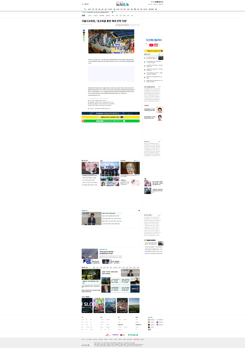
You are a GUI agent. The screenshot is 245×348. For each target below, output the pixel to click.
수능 (132, 15)
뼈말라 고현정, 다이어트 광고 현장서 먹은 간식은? (112, 221)
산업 (105, 9)
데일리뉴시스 (108, 327)
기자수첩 (146, 105)
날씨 (128, 15)
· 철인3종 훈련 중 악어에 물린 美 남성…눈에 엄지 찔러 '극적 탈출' (153, 249)
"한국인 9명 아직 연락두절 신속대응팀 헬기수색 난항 (106, 252)
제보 (156, 9)
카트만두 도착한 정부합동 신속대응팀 (89, 177)
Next (121, 261)
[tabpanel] (130, 170)
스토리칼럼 (108, 319)
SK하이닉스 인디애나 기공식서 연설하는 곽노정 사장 (90, 182)
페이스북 (160, 322)
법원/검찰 (102, 15)
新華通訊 (137, 322)
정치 (93, 9)
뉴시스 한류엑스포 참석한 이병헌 (88, 180)
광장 (138, 9)
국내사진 (119, 319)
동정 (108, 329)
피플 (145, 179)
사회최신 (90, 15)
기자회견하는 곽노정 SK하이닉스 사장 (89, 175)
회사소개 (83, 339)
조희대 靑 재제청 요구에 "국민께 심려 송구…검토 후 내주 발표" (130, 176)
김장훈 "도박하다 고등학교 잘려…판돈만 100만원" (110, 272)
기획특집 (107, 324)
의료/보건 (108, 15)
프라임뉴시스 (155, 4)
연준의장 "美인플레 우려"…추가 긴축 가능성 (114, 263)
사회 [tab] (159, 54)
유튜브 (152, 322)
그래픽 (119, 322)
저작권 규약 (106, 339)
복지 (113, 15)
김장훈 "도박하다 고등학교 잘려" (108, 213)
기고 (107, 322)
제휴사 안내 (95, 339)
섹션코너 (101, 327)
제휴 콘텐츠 (151, 9)
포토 (141, 9)
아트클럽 (101, 322)
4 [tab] (139, 160)
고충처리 (110, 339)
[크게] (139, 25)
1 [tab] (134, 160)
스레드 (152, 327)
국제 (96, 9)
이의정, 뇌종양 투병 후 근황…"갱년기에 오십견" (111, 218)
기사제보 (115, 339)
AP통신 (137, 319)
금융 (102, 9)
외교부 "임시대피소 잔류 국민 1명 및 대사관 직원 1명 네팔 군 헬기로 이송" (126, 289)
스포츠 (128, 9)
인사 (101, 329)
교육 (117, 15)
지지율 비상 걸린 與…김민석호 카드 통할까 (95, 263)
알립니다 (142, 339)
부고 (105, 329)
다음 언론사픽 (161, 319)
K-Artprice (150, 4)
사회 (114, 9)
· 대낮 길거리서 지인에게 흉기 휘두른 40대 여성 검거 (153, 253)
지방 (121, 9)
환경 (124, 15)
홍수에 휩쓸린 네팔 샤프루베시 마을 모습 (89, 185)
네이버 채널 (152, 319)
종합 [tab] (162, 54)
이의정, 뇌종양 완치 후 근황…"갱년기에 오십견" (91, 286)
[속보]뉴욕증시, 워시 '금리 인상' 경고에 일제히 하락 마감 (95, 12)
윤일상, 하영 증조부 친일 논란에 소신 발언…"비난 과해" (125, 281)
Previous (82, 261)
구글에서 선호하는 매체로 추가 (123, 25)
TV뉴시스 (145, 9)
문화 (124, 9)
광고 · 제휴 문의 (89, 339)
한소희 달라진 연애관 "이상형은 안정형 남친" (111, 223)
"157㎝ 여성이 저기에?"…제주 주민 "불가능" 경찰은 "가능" (115, 281)
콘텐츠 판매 (101, 339)
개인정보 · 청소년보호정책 (127, 339)
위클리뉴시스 (161, 4)
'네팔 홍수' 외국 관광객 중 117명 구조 (90, 282)
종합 (94, 267)
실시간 (89, 9)
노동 (121, 15)
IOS (136, 329)
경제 (99, 9)
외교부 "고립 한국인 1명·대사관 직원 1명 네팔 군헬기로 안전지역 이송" (91, 291)
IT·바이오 (110, 9)
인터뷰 (101, 324)
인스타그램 (160, 324)
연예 (132, 9)
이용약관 (119, 339)
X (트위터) (152, 324)
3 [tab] (137, 160)
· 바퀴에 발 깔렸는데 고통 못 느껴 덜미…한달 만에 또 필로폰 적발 (153, 251)
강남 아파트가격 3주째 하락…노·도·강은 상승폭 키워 (125, 183)
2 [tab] (136, 160)
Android (137, 327)
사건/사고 (96, 15)
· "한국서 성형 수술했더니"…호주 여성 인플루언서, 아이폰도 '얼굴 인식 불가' (153, 247)
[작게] (137, 25)
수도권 (117, 9)
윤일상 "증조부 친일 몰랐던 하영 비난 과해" (111, 216)
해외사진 (125, 319)
